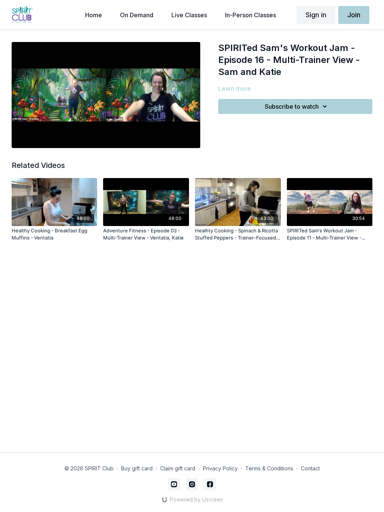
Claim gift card (177, 468)
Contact (310, 468)
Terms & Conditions (269, 468)
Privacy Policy (220, 468)
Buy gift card (137, 468)
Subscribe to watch (292, 106)
